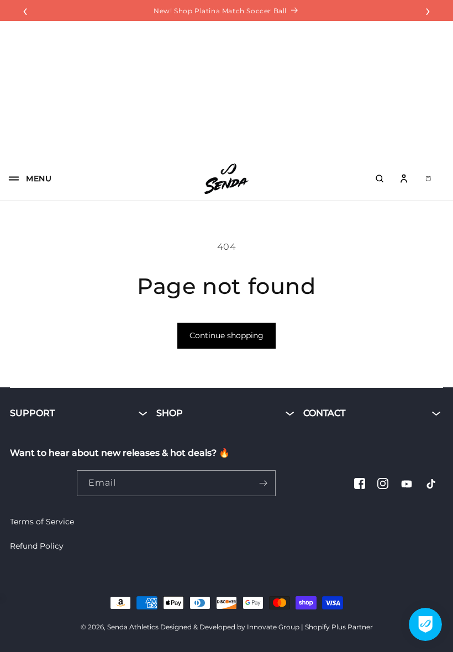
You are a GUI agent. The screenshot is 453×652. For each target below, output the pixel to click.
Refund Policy (37, 546)
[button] (26, 178)
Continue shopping (226, 335)
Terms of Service (42, 522)
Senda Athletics (133, 627)
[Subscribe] (263, 483)
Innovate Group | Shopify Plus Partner (310, 627)
